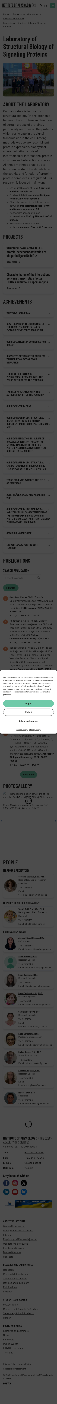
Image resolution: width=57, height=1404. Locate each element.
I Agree (28, 703)
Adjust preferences (28, 720)
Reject (28, 712)
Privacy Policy (35, 729)
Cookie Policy (22, 729)
